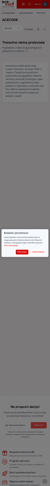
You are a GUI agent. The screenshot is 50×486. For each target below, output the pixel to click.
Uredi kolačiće (38, 252)
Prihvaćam (22, 252)
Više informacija (11, 245)
